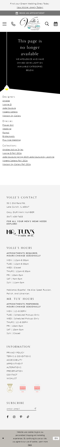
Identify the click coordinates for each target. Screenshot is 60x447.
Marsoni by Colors (11, 115)
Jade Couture (9, 107)
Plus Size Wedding (11, 139)
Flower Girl (8, 124)
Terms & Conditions (19, 356)
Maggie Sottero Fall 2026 (15, 160)
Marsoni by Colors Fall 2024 (16, 164)
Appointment (15, 363)
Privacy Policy (15, 352)
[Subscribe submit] (35, 408)
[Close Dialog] (3, 438)
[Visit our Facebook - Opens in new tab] (7, 417)
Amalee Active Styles (12, 149)
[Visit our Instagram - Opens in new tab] (14, 417)
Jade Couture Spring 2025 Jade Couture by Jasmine (28, 156)
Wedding (6, 128)
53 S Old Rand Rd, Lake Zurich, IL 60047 (18, 205)
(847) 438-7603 (15, 216)
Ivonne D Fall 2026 (12, 153)
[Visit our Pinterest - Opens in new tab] (21, 417)
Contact (12, 374)
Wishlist (12, 378)
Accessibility (14, 359)
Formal (5, 132)
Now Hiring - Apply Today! (30, 7)
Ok (56, 438)
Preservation (15, 371)
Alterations (14, 367)
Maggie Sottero (10, 111)
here (30, 444)
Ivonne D (7, 104)
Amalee (6, 100)
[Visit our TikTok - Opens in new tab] (28, 417)
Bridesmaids (8, 136)
